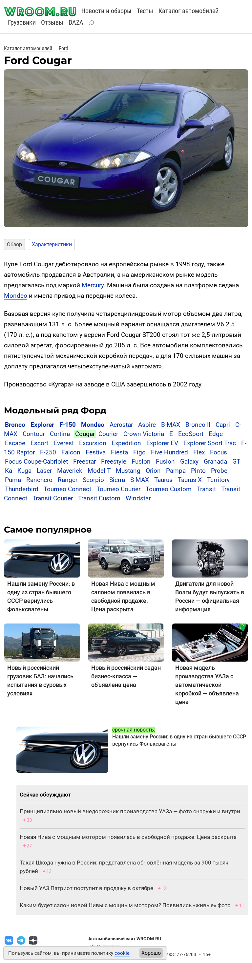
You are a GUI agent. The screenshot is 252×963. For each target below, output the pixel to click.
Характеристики (52, 244)
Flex (199, 452)
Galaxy (189, 461)
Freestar (84, 461)
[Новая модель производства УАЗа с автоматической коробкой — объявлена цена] (210, 642)
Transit (206, 489)
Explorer (42, 424)
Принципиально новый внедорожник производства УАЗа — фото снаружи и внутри (130, 811)
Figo (139, 452)
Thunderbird (21, 489)
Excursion (92, 443)
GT (236, 461)
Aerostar (121, 424)
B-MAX (170, 424)
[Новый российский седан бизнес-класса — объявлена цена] (126, 642)
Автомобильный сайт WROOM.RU (124, 938)
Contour (34, 434)
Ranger (67, 480)
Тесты (145, 11)
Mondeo (15, 295)
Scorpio (93, 480)
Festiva (96, 452)
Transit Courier (52, 498)
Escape (15, 443)
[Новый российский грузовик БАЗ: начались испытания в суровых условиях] (42, 642)
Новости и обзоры (106, 11)
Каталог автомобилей (188, 11)
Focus (218, 452)
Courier (108, 434)
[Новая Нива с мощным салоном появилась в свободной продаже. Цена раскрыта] (126, 558)
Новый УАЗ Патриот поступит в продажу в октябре (86, 888)
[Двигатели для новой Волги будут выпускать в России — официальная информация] (210, 558)
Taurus (163, 480)
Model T (99, 470)
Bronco (15, 424)
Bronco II (197, 424)
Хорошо (151, 953)
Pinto (198, 470)
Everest (63, 443)
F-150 (67, 424)
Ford (63, 48)
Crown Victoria (143, 434)
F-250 (48, 452)
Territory (218, 480)
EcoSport (190, 434)
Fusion (141, 461)
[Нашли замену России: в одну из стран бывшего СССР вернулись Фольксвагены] (42, 558)
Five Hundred (169, 452)
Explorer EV (162, 443)
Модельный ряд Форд (55, 410)
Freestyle (113, 461)
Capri (223, 424)
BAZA (76, 22)
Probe (219, 470)
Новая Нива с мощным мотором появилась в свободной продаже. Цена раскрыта (128, 837)
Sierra (117, 480)
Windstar (138, 498)
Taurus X (190, 480)
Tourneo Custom (169, 489)
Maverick (69, 470)
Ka (8, 470)
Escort (39, 443)
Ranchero (39, 480)
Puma (13, 480)
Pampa (176, 470)
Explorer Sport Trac (209, 443)
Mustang (128, 470)
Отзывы (52, 22)
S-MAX (139, 480)
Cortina (60, 434)
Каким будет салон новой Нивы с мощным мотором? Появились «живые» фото (125, 905)
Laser (44, 470)
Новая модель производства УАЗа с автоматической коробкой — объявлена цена (207, 684)
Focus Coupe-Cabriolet (36, 461)
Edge (216, 434)
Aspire (147, 424)
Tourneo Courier (118, 489)
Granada (215, 461)
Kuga (24, 470)
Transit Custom (99, 498)
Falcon (70, 452)
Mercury (93, 285)
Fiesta (119, 452)
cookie (122, 953)
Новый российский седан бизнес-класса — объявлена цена (126, 676)
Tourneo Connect (67, 489)
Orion (153, 470)
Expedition (126, 443)
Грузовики (22, 22)
